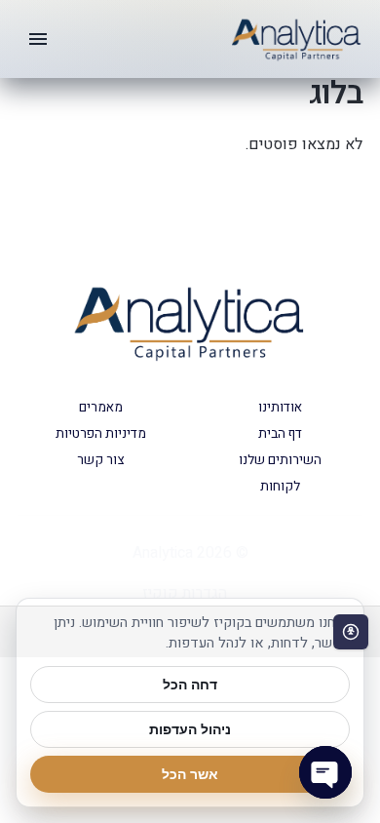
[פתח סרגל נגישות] (350, 631)
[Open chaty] (325, 772)
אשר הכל (190, 774)
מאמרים (101, 407)
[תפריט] (38, 39)
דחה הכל (190, 684)
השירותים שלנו (280, 460)
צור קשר (100, 460)
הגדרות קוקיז (184, 593)
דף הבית (280, 434)
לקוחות (280, 486)
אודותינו (280, 407)
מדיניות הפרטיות (101, 434)
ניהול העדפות (190, 729)
